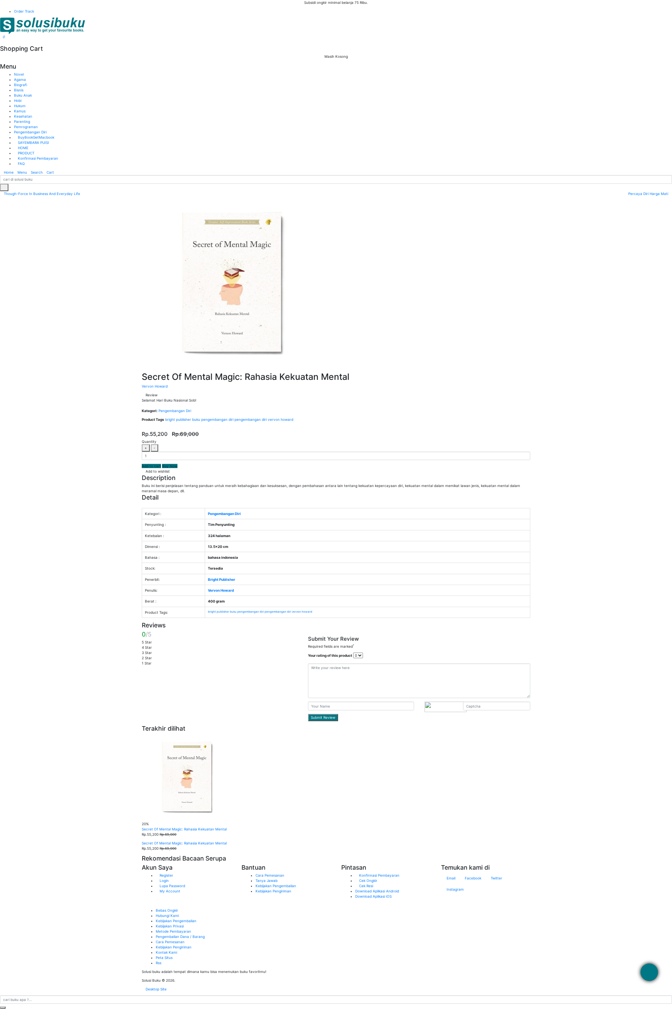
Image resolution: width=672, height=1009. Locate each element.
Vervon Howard (155, 386)
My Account (169, 891)
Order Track (24, 11)
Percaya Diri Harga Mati (648, 194)
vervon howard (280, 419)
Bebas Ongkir (167, 910)
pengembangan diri (250, 419)
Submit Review (323, 717)
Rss (158, 963)
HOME (22, 148)
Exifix (207, 980)
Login (164, 880)
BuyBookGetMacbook (35, 137)
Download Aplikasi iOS (373, 896)
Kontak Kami (166, 952)
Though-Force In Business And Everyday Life (41, 194)
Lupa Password (172, 886)
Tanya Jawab (266, 880)
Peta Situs (164, 957)
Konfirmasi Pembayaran (37, 158)
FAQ (21, 163)
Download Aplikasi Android (377, 891)
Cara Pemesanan (269, 875)
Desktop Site (156, 989)
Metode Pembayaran (173, 931)
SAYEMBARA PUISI (33, 142)
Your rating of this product (330, 655)
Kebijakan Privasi (170, 926)
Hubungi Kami (167, 915)
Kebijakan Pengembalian (275, 886)
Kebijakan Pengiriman (273, 891)
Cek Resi (365, 886)
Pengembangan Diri (175, 411)
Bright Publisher (221, 579)
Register (166, 875)
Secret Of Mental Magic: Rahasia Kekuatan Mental (184, 829)
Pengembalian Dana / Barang (180, 936)
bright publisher (178, 419)
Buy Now (169, 466)
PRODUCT (25, 153)
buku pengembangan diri (212, 419)
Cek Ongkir (367, 880)
